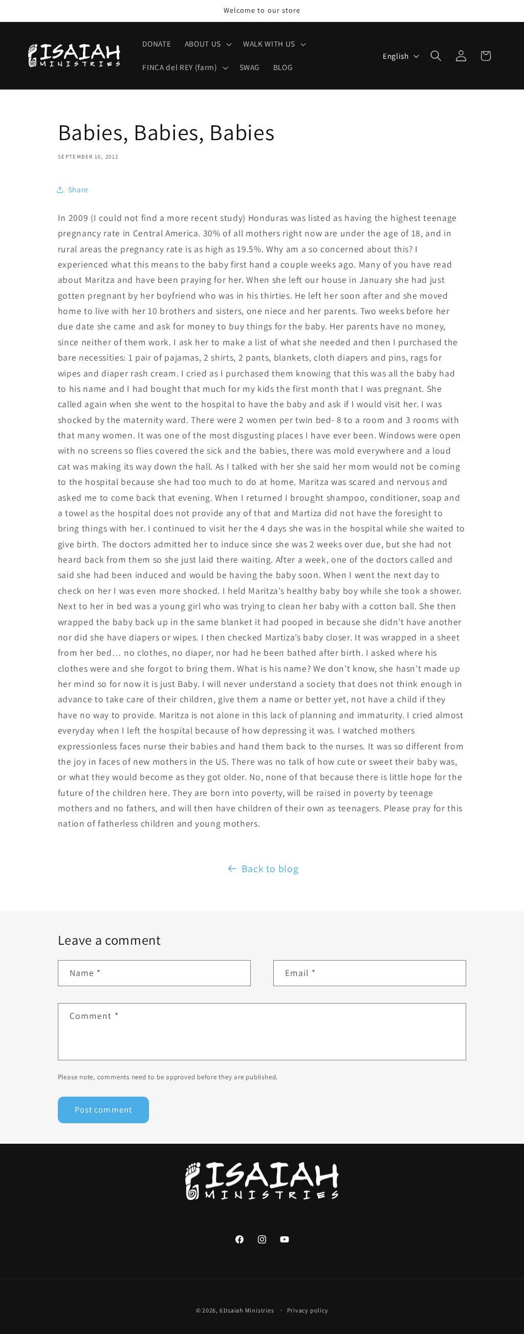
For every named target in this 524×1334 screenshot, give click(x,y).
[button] (207, 44)
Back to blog (270, 868)
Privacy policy (308, 1310)
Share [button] (78, 189)
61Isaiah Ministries (247, 1310)
